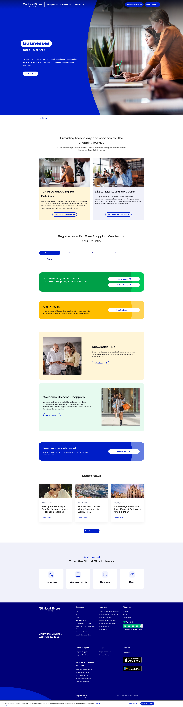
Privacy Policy (104, 655)
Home (44, 118)
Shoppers (51, 4)
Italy (77, 614)
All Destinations (81, 620)
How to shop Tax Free (83, 623)
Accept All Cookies (147, 703)
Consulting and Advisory (107, 623)
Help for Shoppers (82, 652)
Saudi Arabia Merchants (84, 669)
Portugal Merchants (82, 682)
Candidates (127, 617)
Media (125, 614)
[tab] (49, 253)
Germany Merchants (82, 672)
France (78, 611)
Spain (78, 617)
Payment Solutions (105, 617)
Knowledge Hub (104, 626)
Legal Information (105, 652)
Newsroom (103, 629)
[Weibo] (133, 652)
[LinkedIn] (126, 652)
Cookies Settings (133, 703)
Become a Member (82, 632)
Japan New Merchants (83, 678)
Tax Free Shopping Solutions (109, 611)
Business (64, 4)
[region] (91, 703)
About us (77, 4)
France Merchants (82, 675)
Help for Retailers (82, 655)
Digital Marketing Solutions (108, 614)
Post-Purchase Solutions (107, 620)
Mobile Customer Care (83, 635)
